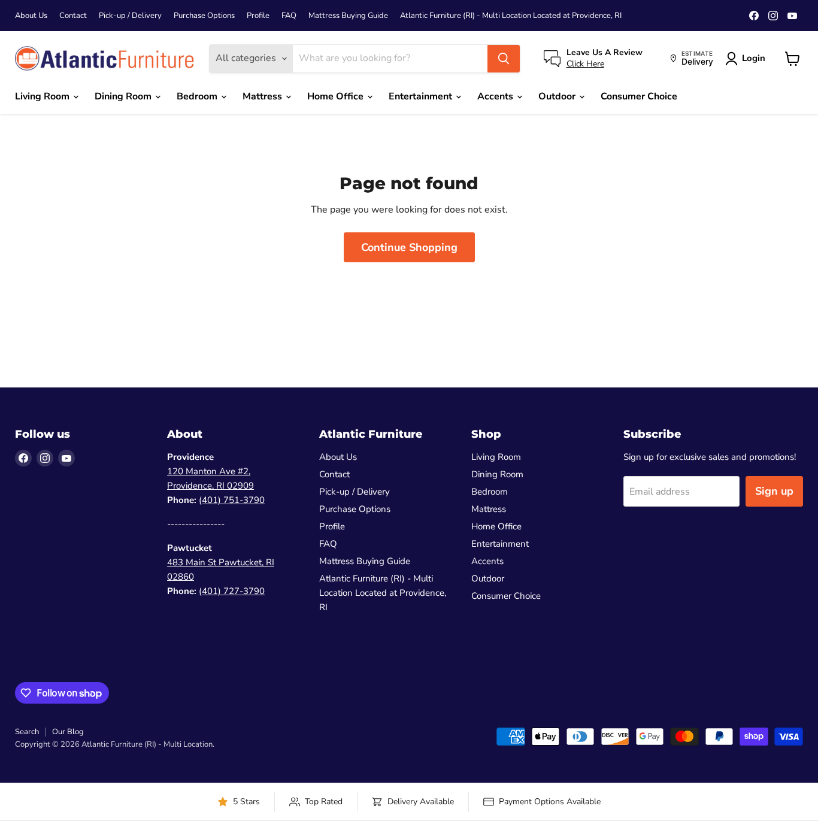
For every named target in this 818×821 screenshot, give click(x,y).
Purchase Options (204, 15)
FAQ (288, 15)
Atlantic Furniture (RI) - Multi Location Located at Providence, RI (511, 15)
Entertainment (422, 96)
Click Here (585, 63)
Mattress (263, 96)
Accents (496, 96)
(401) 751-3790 (232, 500)
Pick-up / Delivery (130, 15)
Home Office (336, 96)
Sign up (774, 491)
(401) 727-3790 (232, 591)
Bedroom (198, 96)
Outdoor (558, 96)
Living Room (43, 96)
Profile (258, 15)
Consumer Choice (639, 96)
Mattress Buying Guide (348, 15)
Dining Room (124, 96)
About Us (31, 15)
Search (27, 731)
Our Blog (68, 731)
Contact (73, 15)
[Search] (503, 58)
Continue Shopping (409, 247)
